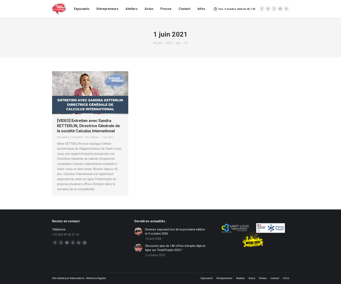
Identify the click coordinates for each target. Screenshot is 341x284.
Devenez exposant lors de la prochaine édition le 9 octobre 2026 (175, 231)
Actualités (62, 137)
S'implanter (76, 137)
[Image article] (138, 231)
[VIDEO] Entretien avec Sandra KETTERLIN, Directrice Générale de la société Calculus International (88, 125)
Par (92, 137)
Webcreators (76, 278)
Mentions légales (96, 278)
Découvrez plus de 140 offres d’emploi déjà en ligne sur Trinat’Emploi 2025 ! (175, 248)
